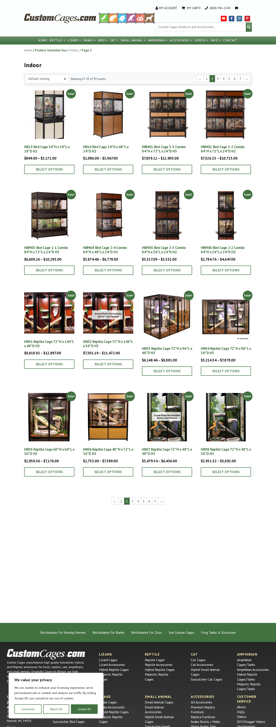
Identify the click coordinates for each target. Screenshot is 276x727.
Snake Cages (108, 702)
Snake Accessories (112, 707)
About (241, 707)
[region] (56, 696)
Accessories (180, 40)
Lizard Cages (108, 660)
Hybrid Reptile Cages (114, 669)
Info (214, 40)
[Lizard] (103, 18)
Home (42, 40)
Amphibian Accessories (253, 669)
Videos (200, 40)
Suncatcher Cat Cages (206, 679)
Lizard (72, 40)
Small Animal (132, 40)
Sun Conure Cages (181, 632)
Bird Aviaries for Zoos (146, 632)
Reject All (56, 709)
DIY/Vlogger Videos (251, 721)
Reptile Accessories (158, 664)
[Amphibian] (122, 18)
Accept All (84, 709)
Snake (88, 40)
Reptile (56, 40)
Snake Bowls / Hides (205, 721)
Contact (230, 40)
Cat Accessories (202, 664)
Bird (101, 40)
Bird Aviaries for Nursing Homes (63, 632)
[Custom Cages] (46, 654)
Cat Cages (198, 660)
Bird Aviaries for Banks (108, 632)
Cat (113, 40)
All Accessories (201, 702)
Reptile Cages (155, 660)
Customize (28, 709)
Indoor (74, 50)
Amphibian (156, 40)
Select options (49, 169)
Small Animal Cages (159, 702)
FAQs (241, 712)
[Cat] (113, 18)
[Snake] (140, 18)
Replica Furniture (203, 717)
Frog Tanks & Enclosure (218, 632)
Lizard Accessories (112, 664)
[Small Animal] (150, 18)
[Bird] (131, 18)
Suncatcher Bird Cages (69, 721)
